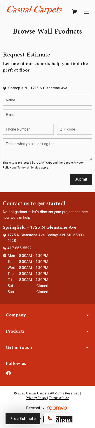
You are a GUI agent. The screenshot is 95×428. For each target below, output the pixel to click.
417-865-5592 (19, 248)
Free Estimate (23, 418)
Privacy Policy (36, 398)
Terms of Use (59, 398)
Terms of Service (29, 167)
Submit (81, 179)
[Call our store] (50, 418)
